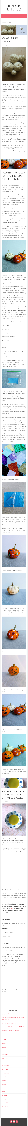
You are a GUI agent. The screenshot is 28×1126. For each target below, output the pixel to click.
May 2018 (4, 1088)
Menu (15, 16)
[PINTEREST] (17, 1121)
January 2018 (5, 1102)
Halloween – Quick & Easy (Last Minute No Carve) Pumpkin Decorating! (13, 175)
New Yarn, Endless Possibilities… (9, 1023)
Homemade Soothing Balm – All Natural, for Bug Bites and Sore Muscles (13, 794)
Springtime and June (6, 1014)
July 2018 (4, 1080)
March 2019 (4, 1051)
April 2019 (4, 1047)
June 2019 (4, 1039)
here (12, 908)
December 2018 (5, 1062)
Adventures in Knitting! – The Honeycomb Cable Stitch (14, 1027)
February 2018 (5, 1099)
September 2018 (5, 1073)
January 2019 (5, 1058)
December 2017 (5, 1106)
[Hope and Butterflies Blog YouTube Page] (11, 1121)
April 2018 (4, 1091)
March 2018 (4, 1095)
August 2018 (4, 1076)
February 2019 (5, 1054)
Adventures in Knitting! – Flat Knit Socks (10, 1030)
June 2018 (4, 1084)
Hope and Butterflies (14, 7)
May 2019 (4, 1043)
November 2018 (5, 1065)
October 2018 (5, 1069)
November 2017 (5, 1110)
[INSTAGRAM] (14, 1121)
